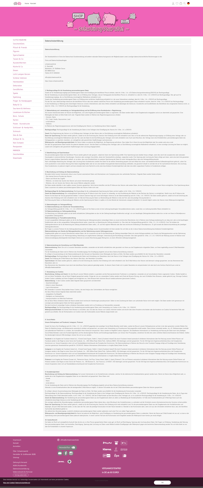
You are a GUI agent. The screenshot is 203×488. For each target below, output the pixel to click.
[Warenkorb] (180, 3)
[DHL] (61, 462)
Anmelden (16, 446)
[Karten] (27, 120)
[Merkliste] (177, 3)
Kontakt (33, 3)
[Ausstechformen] (27, 63)
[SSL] (69, 462)
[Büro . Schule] (27, 116)
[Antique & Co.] (27, 139)
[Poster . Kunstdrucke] (27, 124)
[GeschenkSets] (27, 44)
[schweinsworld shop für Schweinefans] (17, 2)
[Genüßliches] (27, 89)
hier (126, 345)
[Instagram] (71, 453)
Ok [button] (162, 482)
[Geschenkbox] (27, 154)
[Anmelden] (173, 3)
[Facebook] (65, 453)
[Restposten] (27, 146)
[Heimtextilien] (27, 82)
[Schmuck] (27, 131)
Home (27, 3)
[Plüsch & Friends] (27, 47)
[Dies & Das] (27, 135)
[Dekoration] (27, 86)
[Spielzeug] (27, 97)
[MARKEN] (27, 150)
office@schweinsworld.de (53, 267)
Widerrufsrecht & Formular (23, 472)
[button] (184, 3)
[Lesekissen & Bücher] (27, 112)
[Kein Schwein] (27, 143)
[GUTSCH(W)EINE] (27, 40)
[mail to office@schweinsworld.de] (59, 453)
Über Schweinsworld (20, 451)
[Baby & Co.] (27, 105)
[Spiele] (27, 93)
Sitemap (16, 457)
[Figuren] (27, 51)
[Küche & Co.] (27, 66)
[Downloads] (27, 158)
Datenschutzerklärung (21, 469)
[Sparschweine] (27, 55)
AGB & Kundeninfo (19, 465)
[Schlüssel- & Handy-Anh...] (27, 127)
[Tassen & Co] (27, 59)
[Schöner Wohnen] (27, 78)
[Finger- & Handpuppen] (27, 101)
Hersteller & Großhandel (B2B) (24, 454)
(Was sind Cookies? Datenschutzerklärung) (16, 483)
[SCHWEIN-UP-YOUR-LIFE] (101, 7)
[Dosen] (27, 70)
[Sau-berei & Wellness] (27, 108)
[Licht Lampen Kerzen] (27, 74)
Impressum (17, 440)
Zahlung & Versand (20, 462)
